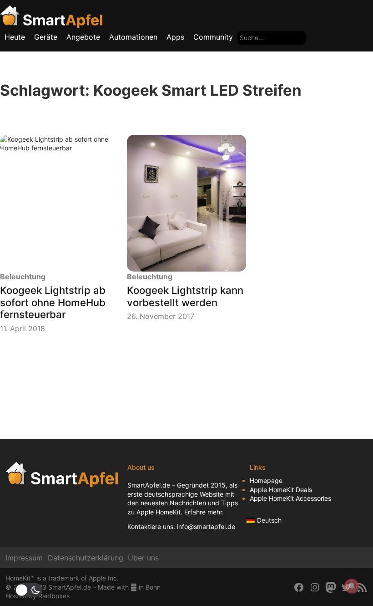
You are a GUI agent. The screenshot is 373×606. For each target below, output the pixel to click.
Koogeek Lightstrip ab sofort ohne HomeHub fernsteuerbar (53, 302)
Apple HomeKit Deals (281, 489)
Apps (175, 36)
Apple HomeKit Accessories (290, 498)
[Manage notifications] (351, 586)
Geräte (45, 36)
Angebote (83, 36)
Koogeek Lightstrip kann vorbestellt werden (185, 296)
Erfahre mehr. (204, 512)
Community (213, 36)
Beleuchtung (22, 276)
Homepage (266, 480)
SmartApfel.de (148, 485)
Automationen (133, 36)
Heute (15, 36)
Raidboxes (54, 596)
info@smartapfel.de (206, 526)
